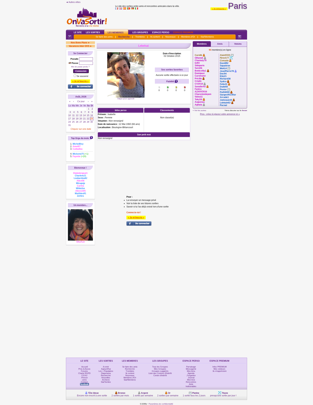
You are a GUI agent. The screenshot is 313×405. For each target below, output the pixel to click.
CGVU (84, 375)
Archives (106, 380)
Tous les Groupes (160, 367)
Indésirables (191, 386)
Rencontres (191, 382)
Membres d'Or (188, 37)
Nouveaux (170, 37)
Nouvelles (105, 378)
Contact (84, 382)
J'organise (191, 375)
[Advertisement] (181, 19)
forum (244, 110)
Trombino (140, 37)
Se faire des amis (104, 37)
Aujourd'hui (106, 369)
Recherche (124, 37)
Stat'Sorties (106, 382)
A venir (106, 367)
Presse (84, 378)
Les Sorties (93, 32)
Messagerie (191, 369)
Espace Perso (160, 32)
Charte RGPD (84, 373)
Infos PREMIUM (219, 367)
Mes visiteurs (219, 369)
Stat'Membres (207, 37)
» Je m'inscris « (219, 9)
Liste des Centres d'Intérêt (160, 373)
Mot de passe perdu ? (80, 67)
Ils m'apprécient (219, 371)
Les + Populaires (106, 371)
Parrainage (191, 367)
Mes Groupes (160, 369)
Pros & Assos (84, 369)
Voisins (238, 44)
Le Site (78, 32)
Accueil (84, 367)
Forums (84, 371)
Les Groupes (140, 32)
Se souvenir (82, 76)
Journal (191, 378)
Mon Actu (191, 371)
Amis (220, 44)
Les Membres (116, 32)
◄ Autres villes (73, 2)
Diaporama (106, 373)
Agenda (191, 373)
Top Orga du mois (80, 138)
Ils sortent (155, 37)
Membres (202, 44)
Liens (84, 380)
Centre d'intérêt (160, 375)
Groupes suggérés (160, 371)
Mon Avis (191, 380)
